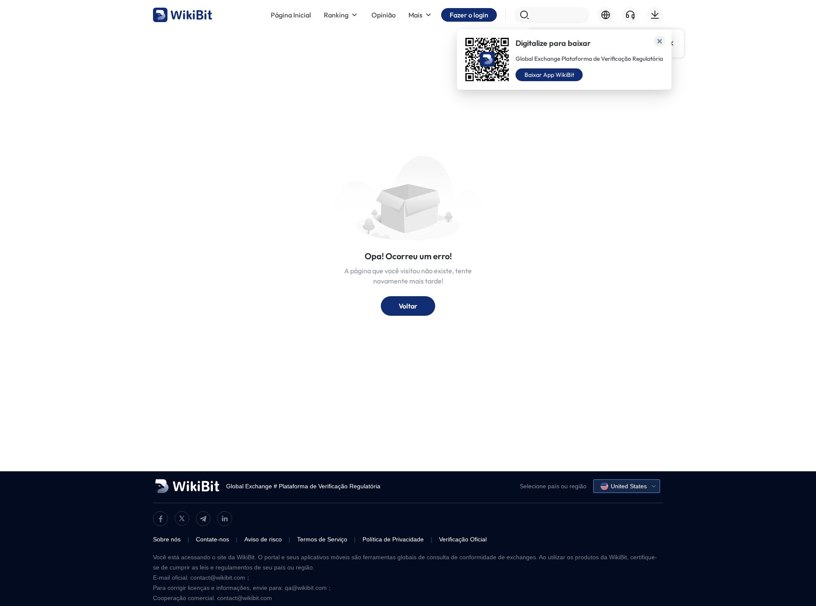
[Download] (655, 15)
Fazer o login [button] (469, 15)
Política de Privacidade (393, 539)
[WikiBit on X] (182, 518)
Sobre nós (167, 539)
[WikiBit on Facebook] (160, 518)
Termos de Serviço (322, 539)
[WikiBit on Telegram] (203, 518)
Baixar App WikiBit (549, 75)
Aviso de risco (263, 539)
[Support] (630, 15)
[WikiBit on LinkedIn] (224, 518)
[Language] (606, 15)
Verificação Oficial (463, 539)
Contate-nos (212, 539)
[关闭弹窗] (659, 41)
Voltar (408, 306)
